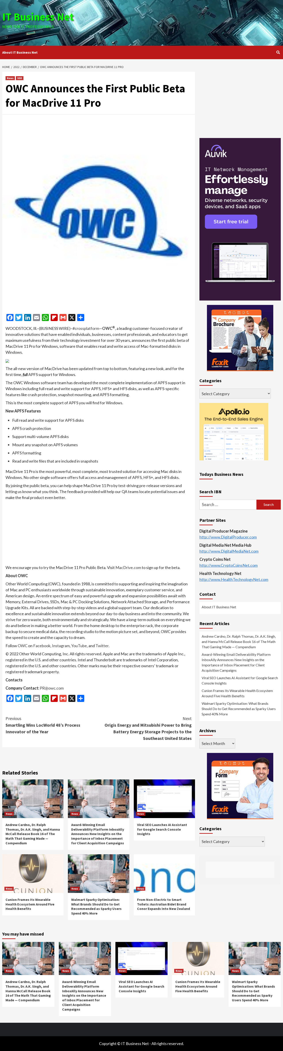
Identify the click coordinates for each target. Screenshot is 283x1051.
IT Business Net (38, 16)
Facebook (41, 645)
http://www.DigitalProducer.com (228, 536)
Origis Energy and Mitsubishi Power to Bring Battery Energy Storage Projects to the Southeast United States (148, 728)
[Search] (278, 52)
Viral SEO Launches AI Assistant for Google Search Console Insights (162, 829)
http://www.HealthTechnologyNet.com (233, 579)
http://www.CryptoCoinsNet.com (228, 565)
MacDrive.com (128, 567)
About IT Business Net (20, 52)
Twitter (102, 645)
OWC (108, 328)
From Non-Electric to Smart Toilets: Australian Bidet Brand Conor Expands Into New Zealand (163, 904)
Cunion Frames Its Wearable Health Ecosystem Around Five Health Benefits (30, 904)
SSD (19, 78)
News (10, 78)
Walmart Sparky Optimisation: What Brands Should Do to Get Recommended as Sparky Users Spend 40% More (96, 906)
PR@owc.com (52, 688)
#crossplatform (86, 328)
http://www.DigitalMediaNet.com (228, 550)
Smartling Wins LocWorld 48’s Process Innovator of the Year (43, 725)
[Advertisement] (187, 22)
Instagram (61, 645)
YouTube (79, 645)
